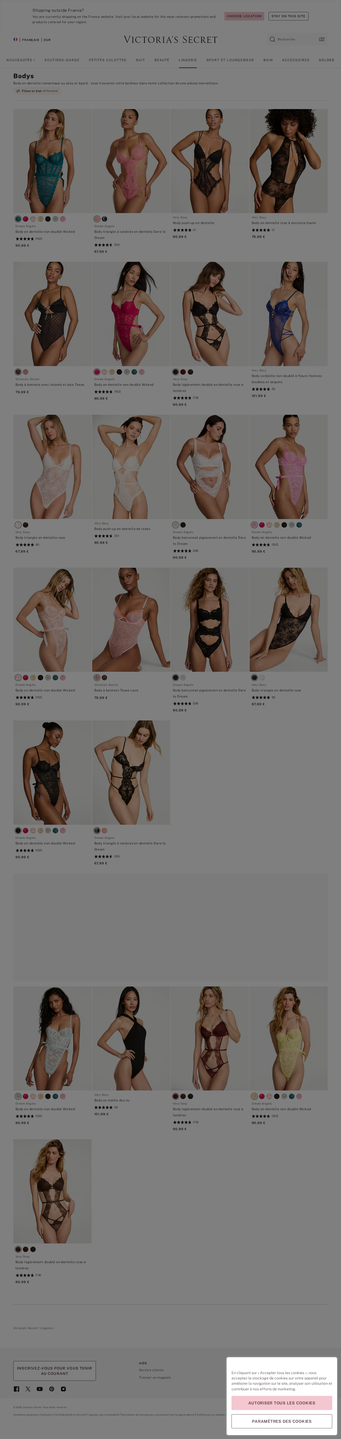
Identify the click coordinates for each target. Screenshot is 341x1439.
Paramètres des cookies (282, 1421)
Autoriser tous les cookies (281, 1403)
